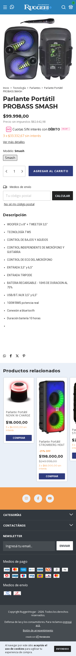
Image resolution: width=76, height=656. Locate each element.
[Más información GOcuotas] (65, 129)
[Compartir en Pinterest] (24, 356)
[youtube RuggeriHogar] (50, 498)
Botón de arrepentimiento (38, 630)
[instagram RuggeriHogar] (26, 498)
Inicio (6, 88)
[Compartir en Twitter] (17, 356)
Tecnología (19, 88)
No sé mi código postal (19, 204)
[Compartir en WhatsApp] (4, 356)
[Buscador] (63, 7)
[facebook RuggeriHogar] (38, 498)
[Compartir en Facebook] (11, 356)
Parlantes (35, 88)
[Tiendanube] (38, 637)
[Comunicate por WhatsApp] (12, 7)
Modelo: (13, 151)
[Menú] (6, 7)
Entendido (62, 648)
